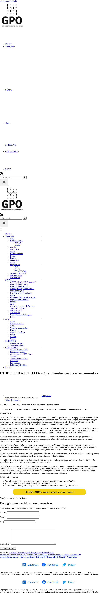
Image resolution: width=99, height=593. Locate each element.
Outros (12, 262)
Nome (3, 513)
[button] (14, 46)
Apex (12, 238)
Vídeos (13, 339)
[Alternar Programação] (42, 265)
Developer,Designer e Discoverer (22, 297)
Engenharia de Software (19, 300)
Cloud (12, 251)
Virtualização (15, 278)
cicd (10, 553)
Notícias (13, 337)
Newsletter (14, 361)
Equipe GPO (46, 396)
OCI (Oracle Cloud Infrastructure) (23, 282)
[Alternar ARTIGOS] (42, 236)
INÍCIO (8, 44)
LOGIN (8, 169)
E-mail (3, 517)
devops (39, 553)
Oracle (17, 245)
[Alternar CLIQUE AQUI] (42, 348)
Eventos (13, 256)
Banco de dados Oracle (19, 284)
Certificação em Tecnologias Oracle (21, 294)
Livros (12, 334)
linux (46, 553)
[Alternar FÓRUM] (42, 280)
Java (16, 267)
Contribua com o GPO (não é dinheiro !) (21, 355)
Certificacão (14, 249)
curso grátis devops (28, 553)
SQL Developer (16, 275)
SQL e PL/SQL (21, 271)
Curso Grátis (16, 553)
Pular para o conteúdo (8, 1)
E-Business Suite (16, 254)
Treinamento (16, 400)
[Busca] (1, 175)
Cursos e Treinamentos (19, 328)
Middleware (14, 260)
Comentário (5, 544)
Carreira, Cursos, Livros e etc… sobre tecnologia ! (22, 290)
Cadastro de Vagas (17, 343)
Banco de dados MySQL (19, 286)
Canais (12, 326)
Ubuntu (51, 553)
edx (43, 553)
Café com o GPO (16, 324)
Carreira (13, 247)
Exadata (13, 258)
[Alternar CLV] (42, 319)
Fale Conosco (15, 363)
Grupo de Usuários (17, 332)
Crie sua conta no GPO (19, 350)
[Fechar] (4, 182)
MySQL (18, 243)
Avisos (12, 321)
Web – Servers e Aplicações (20, 315)
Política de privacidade (18, 365)
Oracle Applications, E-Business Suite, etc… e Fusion (22, 307)
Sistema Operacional (18, 273)
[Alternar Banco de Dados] (42, 241)
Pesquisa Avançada (17, 352)
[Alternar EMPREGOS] (42, 341)
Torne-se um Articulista (19, 358)
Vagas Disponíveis (17, 345)
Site (1, 522)
